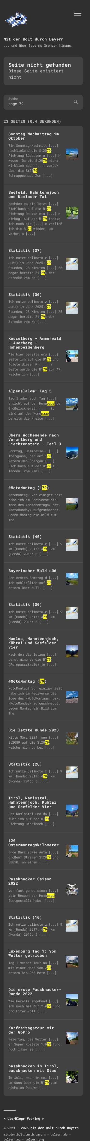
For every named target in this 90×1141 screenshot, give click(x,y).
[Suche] (75, 102)
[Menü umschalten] (78, 12)
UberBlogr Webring (23, 1118)
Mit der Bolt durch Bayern (34, 38)
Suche (13, 99)
